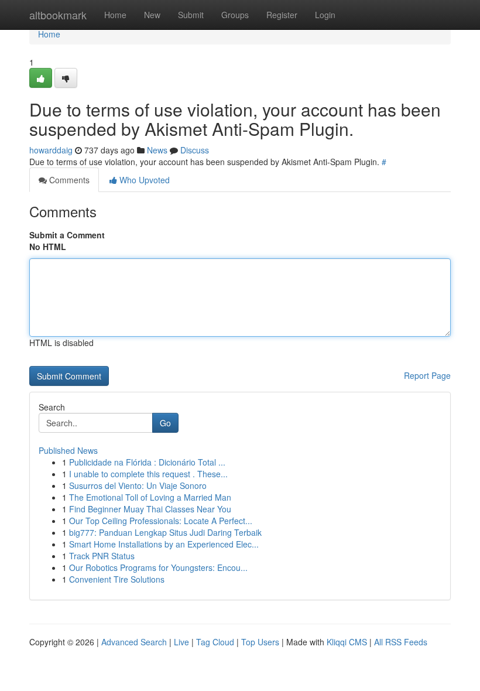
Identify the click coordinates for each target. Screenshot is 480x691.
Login (325, 14)
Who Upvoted (143, 180)
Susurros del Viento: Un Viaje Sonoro (138, 485)
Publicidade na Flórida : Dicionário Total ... (147, 462)
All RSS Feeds (400, 642)
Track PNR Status (102, 556)
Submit (191, 14)
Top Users (260, 642)
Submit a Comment (67, 235)
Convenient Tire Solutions (116, 579)
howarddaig (51, 150)
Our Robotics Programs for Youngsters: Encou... (158, 567)
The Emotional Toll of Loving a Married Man (150, 497)
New (152, 14)
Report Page (427, 375)
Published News (68, 450)
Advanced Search (134, 642)
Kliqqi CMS (347, 642)
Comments (68, 180)
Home (115, 14)
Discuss (194, 150)
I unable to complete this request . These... (148, 474)
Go (165, 423)
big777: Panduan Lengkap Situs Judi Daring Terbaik (165, 532)
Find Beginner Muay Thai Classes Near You (150, 509)
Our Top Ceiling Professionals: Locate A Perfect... (160, 520)
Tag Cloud (215, 642)
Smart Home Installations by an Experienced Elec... (164, 544)
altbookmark (58, 14)
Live (181, 642)
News (157, 150)
